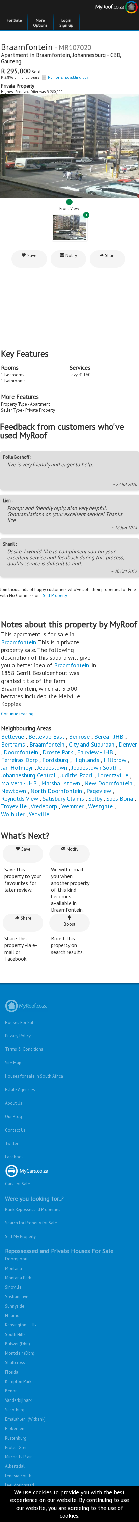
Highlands (86, 760)
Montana (13, 1268)
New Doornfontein (108, 783)
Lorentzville (112, 775)
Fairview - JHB (95, 752)
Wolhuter (13, 814)
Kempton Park (18, 1381)
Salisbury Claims (63, 798)
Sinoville (13, 1287)
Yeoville (39, 814)
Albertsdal (15, 1466)
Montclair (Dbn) (19, 1353)
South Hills (15, 1334)
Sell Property (55, 595)
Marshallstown (60, 783)
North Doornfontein (56, 791)
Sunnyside (14, 1306)
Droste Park (58, 752)
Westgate (100, 806)
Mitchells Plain (19, 1457)
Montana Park (18, 1278)
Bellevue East (46, 736)
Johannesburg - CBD (96, 55)
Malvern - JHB (19, 783)
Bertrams (13, 744)
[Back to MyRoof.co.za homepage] (104, 8)
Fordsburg (55, 760)
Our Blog (13, 1116)
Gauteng (11, 61)
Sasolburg (14, 1410)
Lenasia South (18, 1476)
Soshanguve (16, 1297)
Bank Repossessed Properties (32, 1209)
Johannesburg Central (28, 775)
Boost (69, 924)
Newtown (13, 791)
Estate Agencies (20, 1090)
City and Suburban (91, 744)
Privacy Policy (18, 1036)
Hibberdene (16, 1428)
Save (31, 255)
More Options (40, 23)
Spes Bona (119, 798)
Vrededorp (44, 806)
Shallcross (15, 1362)
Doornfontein (21, 752)
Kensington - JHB (20, 1325)
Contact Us (15, 1130)
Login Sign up (66, 23)
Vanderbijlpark (18, 1400)
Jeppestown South (95, 767)
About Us (13, 1103)
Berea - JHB (108, 736)
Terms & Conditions (24, 1049)
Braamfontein (53, 55)
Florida (11, 1372)
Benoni (12, 1391)
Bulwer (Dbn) (17, 1344)
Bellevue (12, 736)
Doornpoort (16, 1259)
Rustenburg (15, 1438)
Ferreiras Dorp (19, 760)
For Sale (14, 20)
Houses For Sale (20, 1022)
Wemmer (72, 806)
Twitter (11, 1143)
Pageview (98, 791)
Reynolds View (19, 798)
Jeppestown (52, 767)
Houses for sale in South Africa (34, 1076)
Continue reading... (19, 714)
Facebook (14, 1157)
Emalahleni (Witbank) (25, 1419)
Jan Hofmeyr (17, 767)
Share (110, 255)
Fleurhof (13, 1315)
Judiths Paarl (76, 775)
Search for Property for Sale (31, 1223)
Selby (95, 798)
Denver (128, 744)
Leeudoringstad (19, 1485)
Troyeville (14, 806)
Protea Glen (16, 1447)
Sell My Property (20, 1236)
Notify (70, 255)
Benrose (79, 736)
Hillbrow (115, 760)
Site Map (13, 1063)
